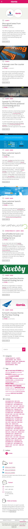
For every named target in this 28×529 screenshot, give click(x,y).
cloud (10, 376)
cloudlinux (15, 378)
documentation (19, 380)
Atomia (6, 27)
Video (16, 364)
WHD (20, 393)
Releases (8, 363)
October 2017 (9, 404)
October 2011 (9, 443)
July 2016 (15, 414)
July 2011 (15, 445)
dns (14, 380)
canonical (14, 374)
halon (17, 381)
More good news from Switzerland (11, 24)
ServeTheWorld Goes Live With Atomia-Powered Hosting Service (12, 236)
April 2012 (14, 438)
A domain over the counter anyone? (13, 65)
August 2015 (18, 420)
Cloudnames (20, 208)
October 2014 (9, 428)
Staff (19, 363)
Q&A (17, 361)
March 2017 (21, 407)
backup (9, 372)
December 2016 (9, 410)
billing (13, 372)
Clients (7, 20)
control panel (9, 380)
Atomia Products (10, 230)
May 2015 (19, 422)
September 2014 (18, 428)
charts (6, 376)
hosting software (13, 386)
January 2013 (9, 435)
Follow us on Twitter (10, 467)
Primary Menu (1, 1)
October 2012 (17, 435)
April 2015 (8, 423)
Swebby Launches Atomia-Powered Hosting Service (13, 279)
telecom (10, 391)
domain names (8, 381)
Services (17, 520)
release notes (8, 389)
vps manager (8, 393)
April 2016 (8, 415)
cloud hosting (12, 377)
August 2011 (8, 445)
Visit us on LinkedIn (10, 472)
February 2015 (9, 425)
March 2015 (15, 423)
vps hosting (22, 391)
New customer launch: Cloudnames (11, 202)
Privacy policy (7, 520)
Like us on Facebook (10, 470)
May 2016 (21, 414)
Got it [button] (14, 526)
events (14, 381)
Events (19, 359)
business (8, 374)
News (11, 98)
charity (22, 374)
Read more (5, 41)
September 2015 (9, 420)
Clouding (10, 160)
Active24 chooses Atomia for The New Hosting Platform (12, 315)
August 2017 (8, 406)
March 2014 (21, 432)
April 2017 (14, 407)
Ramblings (22, 361)
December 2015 (18, 417)
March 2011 (8, 446)
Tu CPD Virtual (16, 112)
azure (6, 372)
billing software (18, 372)
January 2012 (18, 440)
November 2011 (18, 441)
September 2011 (18, 443)
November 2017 (18, 402)
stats (23, 389)
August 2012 (8, 436)
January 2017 (18, 409)
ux (16, 391)
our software (11, 176)
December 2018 (9, 401)
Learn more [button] (22, 525)
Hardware (8, 361)
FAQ (24, 520)
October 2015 (18, 419)
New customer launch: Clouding (11, 154)
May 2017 (7, 407)
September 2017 (18, 404)
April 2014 (14, 432)
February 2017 (9, 409)
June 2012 (22, 436)
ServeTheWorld (6, 249)
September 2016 (18, 412)
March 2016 (15, 415)
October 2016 (9, 412)
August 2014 (8, 430)
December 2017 (9, 402)
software (20, 389)
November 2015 (9, 419)
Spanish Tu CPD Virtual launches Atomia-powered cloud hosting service (13, 103)
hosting (9, 383)
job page (12, 511)
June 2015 (14, 422)
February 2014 (9, 433)
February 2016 (9, 417)
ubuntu (13, 391)
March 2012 (21, 438)
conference (21, 378)
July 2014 (15, 430)
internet (7, 388)
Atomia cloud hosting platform (13, 216)
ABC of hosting (10, 370)
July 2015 (8, 422)
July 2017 (15, 406)
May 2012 (7, 438)
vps (18, 391)
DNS (15, 359)
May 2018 (17, 401)
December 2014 (9, 427)
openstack (20, 387)
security (13, 389)
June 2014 (22, 430)
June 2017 (21, 406)
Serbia (16, 389)
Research (14, 363)
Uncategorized (9, 364)
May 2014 (7, 432)
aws (23, 370)
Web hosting (15, 393)
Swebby (4, 287)
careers (18, 374)
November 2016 (19, 410)
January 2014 (18, 433)
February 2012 (9, 440)
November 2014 (19, 427)
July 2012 (15, 436)
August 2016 (8, 414)
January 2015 (18, 425)
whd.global (7, 395)
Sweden (6, 391)
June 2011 (21, 445)
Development (9, 359)
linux (11, 388)
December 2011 (9, 441)
